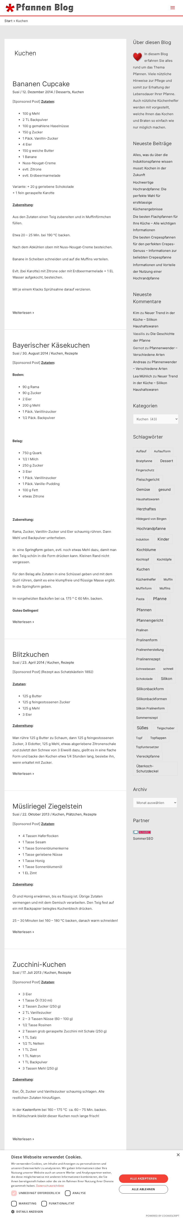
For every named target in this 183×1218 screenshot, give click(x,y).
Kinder (163, 539)
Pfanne (159, 598)
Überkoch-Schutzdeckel (147, 768)
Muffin (168, 579)
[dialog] (91, 1184)
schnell (168, 669)
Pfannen (144, 609)
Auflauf (141, 451)
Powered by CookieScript (162, 1215)
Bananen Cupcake (41, 84)
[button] (62, 1212)
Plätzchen (74, 814)
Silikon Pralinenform (150, 708)
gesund (164, 489)
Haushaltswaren (147, 499)
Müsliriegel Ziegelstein (47, 806)
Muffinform (144, 588)
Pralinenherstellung (150, 649)
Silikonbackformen (151, 699)
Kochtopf (142, 559)
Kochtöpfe (164, 559)
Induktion (142, 539)
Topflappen (158, 738)
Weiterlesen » (23, 313)
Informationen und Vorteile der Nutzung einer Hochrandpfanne (154, 271)
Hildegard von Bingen (151, 519)
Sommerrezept (147, 717)
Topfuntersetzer (147, 747)
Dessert (166, 461)
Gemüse (143, 489)
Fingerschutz (145, 470)
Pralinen (142, 630)
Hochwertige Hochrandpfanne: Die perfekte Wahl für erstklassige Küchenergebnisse (149, 195)
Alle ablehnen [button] (143, 1189)
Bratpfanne (144, 461)
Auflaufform (162, 451)
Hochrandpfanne (151, 528)
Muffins (165, 588)
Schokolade (144, 679)
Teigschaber (166, 728)
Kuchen (78, 92)
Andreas (139, 362)
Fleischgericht (148, 479)
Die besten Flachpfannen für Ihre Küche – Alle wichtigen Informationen (155, 223)
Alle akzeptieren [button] (143, 1178)
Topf (139, 738)
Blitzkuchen (30, 654)
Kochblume (146, 549)
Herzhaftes (146, 509)
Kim (136, 313)
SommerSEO (143, 838)
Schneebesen (145, 669)
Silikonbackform (150, 689)
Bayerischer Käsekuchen (51, 345)
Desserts (63, 92)
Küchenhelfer (146, 579)
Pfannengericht (150, 620)
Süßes (142, 727)
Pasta (140, 599)
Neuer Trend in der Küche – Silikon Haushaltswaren (154, 319)
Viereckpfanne (148, 756)
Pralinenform (146, 640)
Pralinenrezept (148, 659)
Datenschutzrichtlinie (50, 1186)
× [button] (178, 1155)
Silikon (166, 678)
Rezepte (71, 353)
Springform (34, 550)
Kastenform (32, 1110)
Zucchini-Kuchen (39, 964)
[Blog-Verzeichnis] (142, 832)
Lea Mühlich (142, 376)
